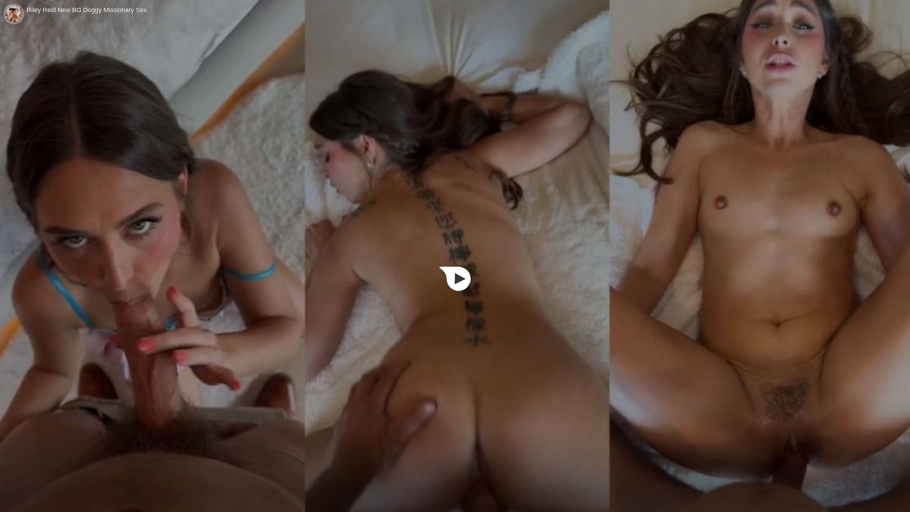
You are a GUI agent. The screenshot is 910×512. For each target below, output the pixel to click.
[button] (455, 278)
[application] (455, 256)
